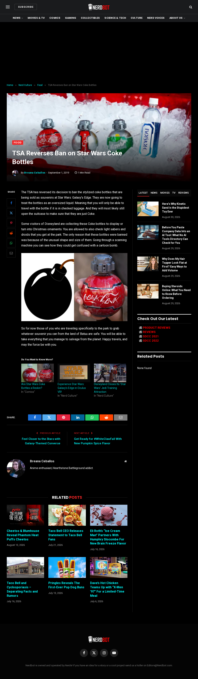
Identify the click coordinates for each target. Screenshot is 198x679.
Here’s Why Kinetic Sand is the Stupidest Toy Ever (175, 207)
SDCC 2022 (151, 340)
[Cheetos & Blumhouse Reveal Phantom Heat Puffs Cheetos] (25, 515)
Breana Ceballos (34, 172)
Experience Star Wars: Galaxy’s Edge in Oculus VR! (72, 388)
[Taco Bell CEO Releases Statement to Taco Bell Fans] (67, 515)
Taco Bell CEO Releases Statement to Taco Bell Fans (65, 535)
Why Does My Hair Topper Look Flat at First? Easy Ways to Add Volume (174, 264)
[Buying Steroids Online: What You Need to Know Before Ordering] (148, 291)
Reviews (183, 192)
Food (18, 142)
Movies (165, 192)
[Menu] (8, 7)
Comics (54, 17)
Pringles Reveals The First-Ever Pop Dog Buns (66, 585)
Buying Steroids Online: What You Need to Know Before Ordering (176, 292)
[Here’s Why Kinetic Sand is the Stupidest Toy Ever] (148, 208)
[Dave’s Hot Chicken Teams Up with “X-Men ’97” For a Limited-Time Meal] (108, 567)
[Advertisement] (99, 53)
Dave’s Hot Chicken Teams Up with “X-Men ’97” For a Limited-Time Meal (107, 589)
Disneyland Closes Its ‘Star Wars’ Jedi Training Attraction (110, 388)
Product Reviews (156, 327)
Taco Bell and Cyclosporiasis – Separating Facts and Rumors (22, 589)
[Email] (11, 253)
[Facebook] (11, 202)
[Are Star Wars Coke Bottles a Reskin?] (37, 373)
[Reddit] (11, 233)
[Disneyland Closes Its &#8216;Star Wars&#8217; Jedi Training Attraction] (110, 373)
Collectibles (90, 17)
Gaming (70, 17)
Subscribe (25, 6)
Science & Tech (115, 17)
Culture (137, 17)
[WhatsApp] (11, 243)
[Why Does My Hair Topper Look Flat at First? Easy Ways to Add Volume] (148, 264)
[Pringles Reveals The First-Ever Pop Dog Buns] (67, 567)
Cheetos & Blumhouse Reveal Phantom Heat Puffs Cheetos (23, 535)
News (16, 17)
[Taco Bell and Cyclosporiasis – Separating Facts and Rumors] (25, 567)
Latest (143, 192)
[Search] (190, 7)
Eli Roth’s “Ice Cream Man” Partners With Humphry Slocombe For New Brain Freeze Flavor (108, 537)
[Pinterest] (11, 222)
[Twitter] (11, 212)
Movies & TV (36, 17)
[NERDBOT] (99, 7)
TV (174, 192)
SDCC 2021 (151, 336)
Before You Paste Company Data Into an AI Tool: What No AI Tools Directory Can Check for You (176, 235)
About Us (176, 17)
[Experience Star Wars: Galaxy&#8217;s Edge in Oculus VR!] (74, 373)
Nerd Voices (156, 17)
